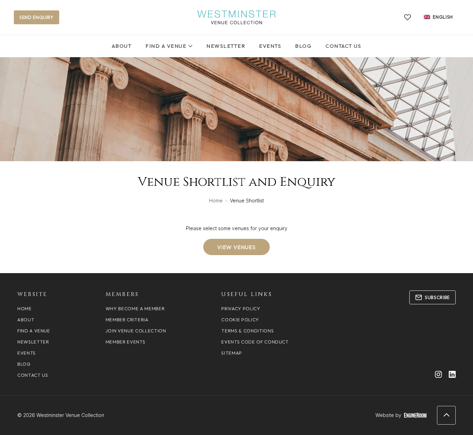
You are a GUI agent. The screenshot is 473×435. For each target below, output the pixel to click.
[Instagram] (438, 374)
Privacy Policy (240, 308)
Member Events (125, 342)
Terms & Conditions (247, 330)
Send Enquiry (36, 17)
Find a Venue (165, 46)
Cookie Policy (240, 319)
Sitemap (231, 353)
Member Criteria (127, 319)
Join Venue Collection (136, 330)
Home (216, 200)
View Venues (236, 247)
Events (270, 46)
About (122, 46)
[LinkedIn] (452, 374)
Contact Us (343, 46)
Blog (303, 46)
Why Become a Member (135, 308)
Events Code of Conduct (254, 342)
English (443, 17)
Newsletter (225, 46)
